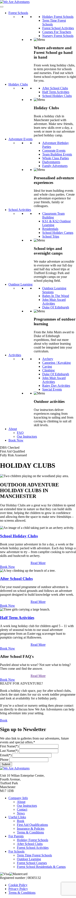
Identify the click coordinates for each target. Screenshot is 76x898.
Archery (47, 359)
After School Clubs (55, 88)
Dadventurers (51, 162)
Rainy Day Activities (56, 385)
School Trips (50, 236)
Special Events (52, 389)
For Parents (16, 836)
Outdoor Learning (20, 284)
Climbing (48, 370)
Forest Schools (18, 13)
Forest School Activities (58, 28)
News (21, 813)
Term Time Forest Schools (34, 855)
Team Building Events (57, 154)
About (12, 429)
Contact (22, 809)
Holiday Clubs (18, 84)
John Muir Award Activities (54, 301)
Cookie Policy (17, 885)
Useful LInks (17, 817)
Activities (14, 355)
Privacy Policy (18, 889)
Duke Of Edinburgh (55, 307)
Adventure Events (20, 139)
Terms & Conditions (30, 832)
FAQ (20, 432)
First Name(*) (9, 746)
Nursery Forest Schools (57, 36)
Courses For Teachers (56, 32)
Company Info (18, 798)
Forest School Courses (32, 863)
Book (3, 720)
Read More (38, 563)
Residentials (50, 229)
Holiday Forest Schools (57, 16)
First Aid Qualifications (32, 825)
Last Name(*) (9, 750)
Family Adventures (55, 166)
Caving (47, 366)
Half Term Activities (55, 92)
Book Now (15, 440)
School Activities (19, 210)
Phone (4, 759)
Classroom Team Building (53, 215)
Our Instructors (27, 436)
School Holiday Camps (57, 232)
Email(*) (6, 755)
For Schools (16, 851)
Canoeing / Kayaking (56, 362)
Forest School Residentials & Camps (41, 867)
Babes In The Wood (55, 296)
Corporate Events (53, 150)
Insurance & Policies (30, 828)
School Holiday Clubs (57, 96)
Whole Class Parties (55, 158)
